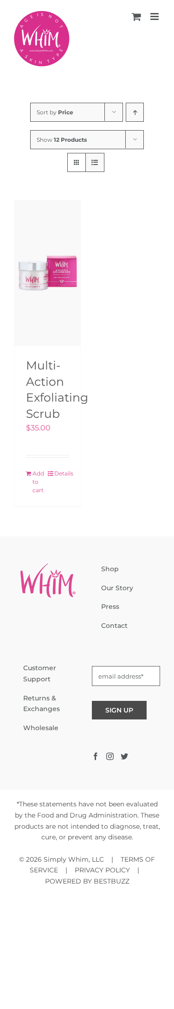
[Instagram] (110, 756)
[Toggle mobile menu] (155, 16)
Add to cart (38, 482)
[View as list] (95, 162)
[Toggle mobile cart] (136, 16)
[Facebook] (95, 756)
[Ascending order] (135, 112)
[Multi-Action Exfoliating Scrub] (47, 273)
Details (61, 473)
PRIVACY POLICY (102, 870)
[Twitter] (124, 756)
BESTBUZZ (111, 881)
